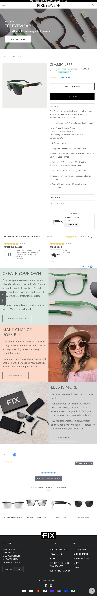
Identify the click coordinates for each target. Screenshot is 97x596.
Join (18, 569)
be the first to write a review (48, 479)
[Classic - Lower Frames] (36, 503)
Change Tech (55, 197)
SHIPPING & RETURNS (57, 203)
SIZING (53, 558)
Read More (66, 261)
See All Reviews (48, 237)
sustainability (64, 438)
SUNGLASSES (79, 549)
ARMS (76, 563)
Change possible (15, 376)
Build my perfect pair (17, 318)
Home (4, 56)
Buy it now (72, 96)
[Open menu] (6, 5)
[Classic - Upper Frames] (13, 503)
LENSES (77, 567)
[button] (89, 237)
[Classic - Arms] (60, 503)
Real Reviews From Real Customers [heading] (22, 237)
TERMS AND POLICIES (60, 570)
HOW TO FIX (56, 554)
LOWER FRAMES (81, 558)
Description (55, 106)
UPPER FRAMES (80, 554)
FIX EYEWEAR (45, 581)
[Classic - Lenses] (84, 503)
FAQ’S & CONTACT (58, 549)
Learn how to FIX (18, 39)
